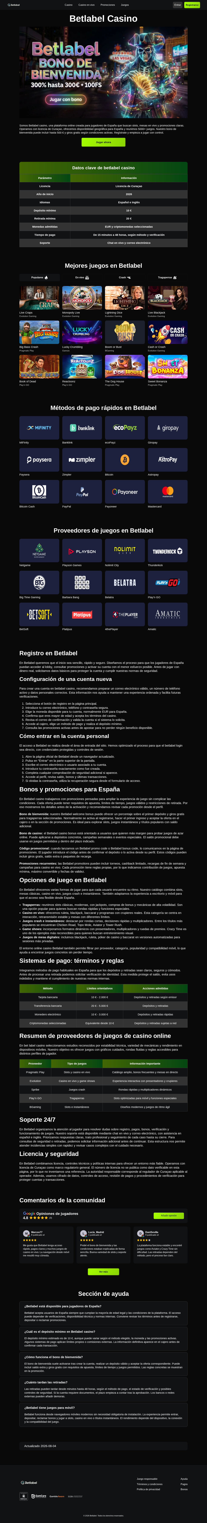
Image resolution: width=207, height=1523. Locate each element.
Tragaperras (165, 277)
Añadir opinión (169, 1215)
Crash (122, 277)
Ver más (103, 1271)
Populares (37, 277)
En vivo (79, 277)
